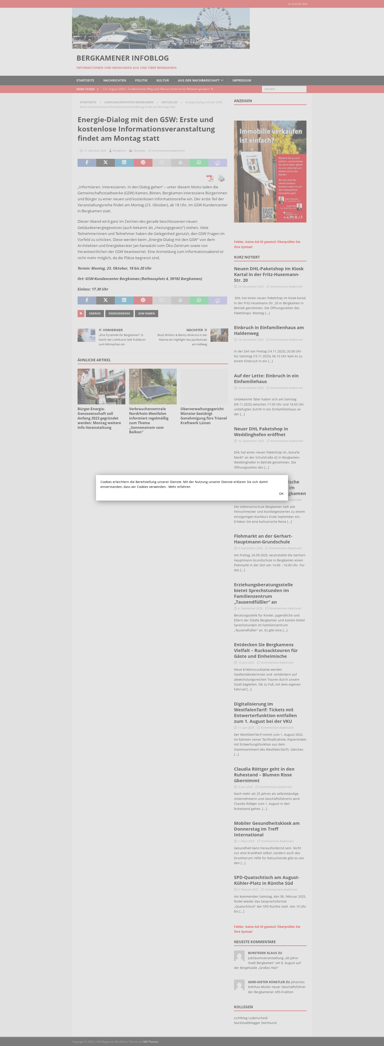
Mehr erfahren (179, 487)
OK (281, 493)
